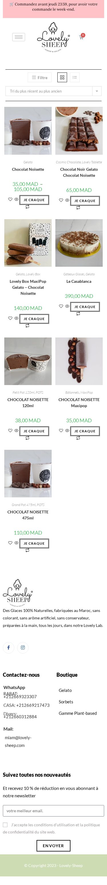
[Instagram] (23, 648)
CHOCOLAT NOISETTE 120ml (28, 402)
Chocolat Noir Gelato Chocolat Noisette (79, 172)
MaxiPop (86, 392)
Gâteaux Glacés (73, 274)
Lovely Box (33, 274)
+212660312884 (20, 716)
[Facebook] (8, 648)
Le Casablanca (78, 281)
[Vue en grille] (62, 77)
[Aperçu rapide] (16, 199)
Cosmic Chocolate (68, 162)
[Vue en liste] (75, 77)
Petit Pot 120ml (24, 392)
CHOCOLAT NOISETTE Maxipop (79, 402)
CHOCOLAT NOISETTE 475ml (28, 514)
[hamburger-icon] (18, 37)
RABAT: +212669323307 (20, 695)
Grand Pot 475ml (24, 505)
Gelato (28, 162)
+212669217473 (33, 705)
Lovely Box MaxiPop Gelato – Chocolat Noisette (28, 287)
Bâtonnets (72, 392)
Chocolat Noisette (28, 169)
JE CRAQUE (34, 200)
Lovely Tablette (92, 162)
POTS (39, 392)
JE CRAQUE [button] (85, 201)
